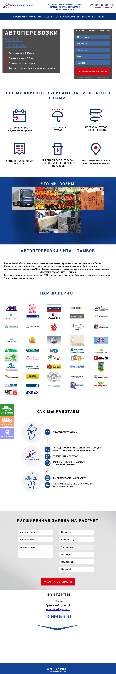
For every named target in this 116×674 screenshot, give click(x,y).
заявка (86, 16)
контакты (98, 16)
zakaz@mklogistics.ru (58, 609)
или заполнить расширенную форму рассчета (93, 77)
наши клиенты (53, 16)
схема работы (71, 16)
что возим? (35, 16)
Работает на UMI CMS (58, 672)
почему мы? (19, 16)
